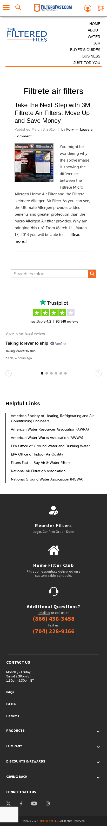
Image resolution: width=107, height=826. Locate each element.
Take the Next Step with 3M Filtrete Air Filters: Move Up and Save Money (52, 112)
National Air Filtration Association (38, 471)
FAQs (10, 692)
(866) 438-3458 (54, 618)
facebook (21, 804)
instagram (48, 804)
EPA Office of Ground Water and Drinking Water (50, 446)
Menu (6, 8)
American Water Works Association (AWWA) (47, 437)
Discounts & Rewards (25, 761)
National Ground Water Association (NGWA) (47, 479)
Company (14, 746)
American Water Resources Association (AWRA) (50, 429)
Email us (44, 613)
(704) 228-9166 (54, 631)
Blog (11, 703)
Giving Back (17, 776)
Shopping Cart (100, 8)
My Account (87, 8)
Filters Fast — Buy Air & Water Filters (40, 462)
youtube (33, 804)
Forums (12, 715)
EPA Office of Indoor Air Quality (37, 454)
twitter (8, 804)
